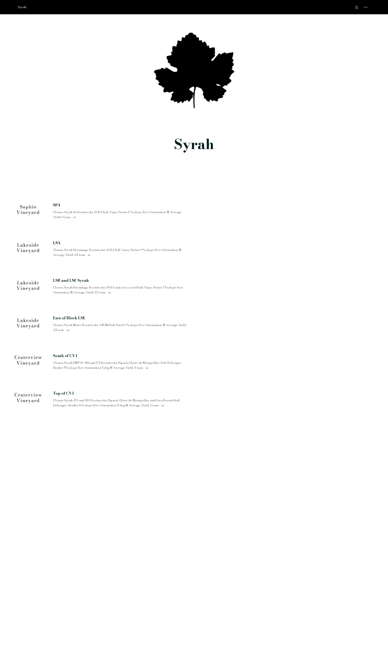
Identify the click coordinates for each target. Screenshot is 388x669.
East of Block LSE (69, 318)
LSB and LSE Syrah (71, 280)
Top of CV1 (63, 393)
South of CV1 (65, 356)
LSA (57, 243)
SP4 (56, 205)
